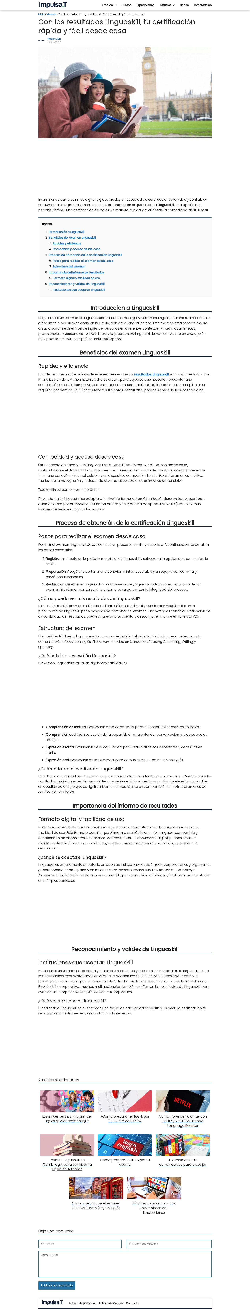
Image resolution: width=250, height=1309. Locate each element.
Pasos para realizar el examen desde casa (83, 261)
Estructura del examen (69, 266)
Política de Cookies (111, 1303)
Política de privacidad (82, 1303)
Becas (184, 5)
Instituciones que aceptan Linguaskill (79, 290)
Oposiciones (145, 5)
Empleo (107, 5)
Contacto (132, 1303)
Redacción (54, 38)
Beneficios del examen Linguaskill (72, 237)
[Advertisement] (125, 167)
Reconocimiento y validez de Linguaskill (77, 284)
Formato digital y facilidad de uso (76, 278)
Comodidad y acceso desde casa (76, 249)
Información (203, 5)
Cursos (126, 5)
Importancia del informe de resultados (76, 272)
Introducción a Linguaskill (66, 232)
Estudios (165, 5)
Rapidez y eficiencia (67, 243)
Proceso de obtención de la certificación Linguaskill (85, 255)
